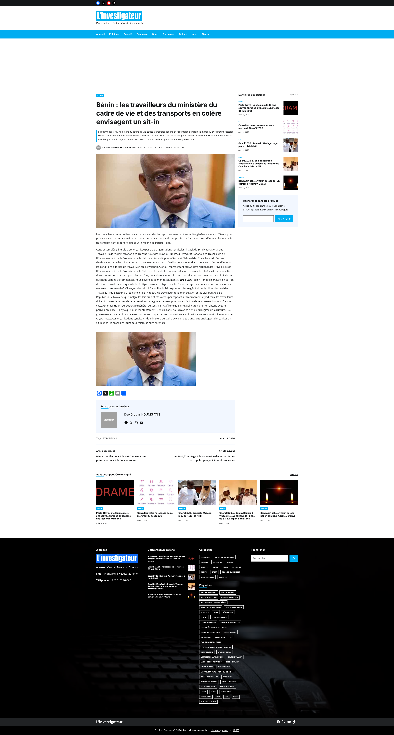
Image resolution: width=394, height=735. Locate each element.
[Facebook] (98, 3)
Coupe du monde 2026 (210, 632)
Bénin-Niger (228, 612)
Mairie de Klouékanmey (211, 662)
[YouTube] (109, 3)
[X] (103, 3)
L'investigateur (109, 722)
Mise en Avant (232, 662)
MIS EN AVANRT (207, 667)
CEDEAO (204, 617)
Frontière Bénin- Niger (211, 642)
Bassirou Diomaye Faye (211, 607)
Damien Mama (230, 632)
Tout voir (294, 94)
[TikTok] (114, 3)
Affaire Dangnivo (208, 592)
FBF (231, 637)
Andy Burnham (227, 592)
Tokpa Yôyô (206, 697)
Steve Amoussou (208, 687)
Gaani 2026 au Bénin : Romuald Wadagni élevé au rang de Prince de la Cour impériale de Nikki (258, 163)
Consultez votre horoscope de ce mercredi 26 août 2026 (256, 127)
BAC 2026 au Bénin (209, 597)
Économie (223, 577)
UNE (226, 697)
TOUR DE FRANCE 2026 (231, 572)
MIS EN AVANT (223, 667)
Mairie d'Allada (235, 657)
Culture (241, 140)
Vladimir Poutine (208, 702)
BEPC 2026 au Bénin (234, 607)
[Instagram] (136, 422)
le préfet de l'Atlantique (212, 657)
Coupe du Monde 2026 (224, 557)
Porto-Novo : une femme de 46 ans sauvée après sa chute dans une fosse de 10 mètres (258, 108)
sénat (203, 692)
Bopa (216, 612)
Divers (240, 101)
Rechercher (284, 218)
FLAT (236, 730)
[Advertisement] (197, 64)
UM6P (218, 697)
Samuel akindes (229, 682)
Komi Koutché (207, 652)
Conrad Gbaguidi (208, 622)
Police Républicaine (209, 677)
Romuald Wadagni (209, 682)
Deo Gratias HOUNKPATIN (121, 147)
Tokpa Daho (226, 692)
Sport (214, 572)
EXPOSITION (110, 438)
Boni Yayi (205, 612)
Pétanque (227, 677)
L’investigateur (219, 730)
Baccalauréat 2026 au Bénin (213, 602)
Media (225, 567)
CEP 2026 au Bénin (219, 617)
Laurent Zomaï (224, 652)
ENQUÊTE (204, 567)
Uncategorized (207, 577)
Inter (215, 567)
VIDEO (235, 697)
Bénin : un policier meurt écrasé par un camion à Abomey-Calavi (258, 182)
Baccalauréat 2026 (229, 597)
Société (100, 95)
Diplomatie (218, 562)
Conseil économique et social (214, 627)
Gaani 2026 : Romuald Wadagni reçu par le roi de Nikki (195, 514)
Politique (236, 567)
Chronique (206, 557)
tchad (213, 692)
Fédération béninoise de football (216, 647)
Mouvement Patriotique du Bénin (216, 672)
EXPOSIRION (206, 637)
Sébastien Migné (227, 687)
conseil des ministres (230, 622)
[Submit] (293, 558)
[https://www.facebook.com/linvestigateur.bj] (278, 722)
